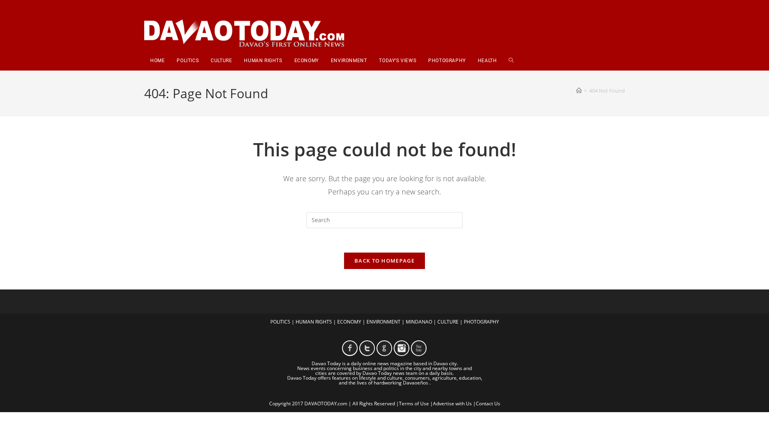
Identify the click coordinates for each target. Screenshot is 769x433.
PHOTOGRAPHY (481, 321)
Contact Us (488, 403)
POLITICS (280, 321)
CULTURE (448, 321)
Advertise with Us (452, 403)
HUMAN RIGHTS (314, 321)
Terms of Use (414, 403)
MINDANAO (419, 321)
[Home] (579, 90)
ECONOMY (349, 321)
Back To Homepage (384, 260)
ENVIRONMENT (383, 321)
